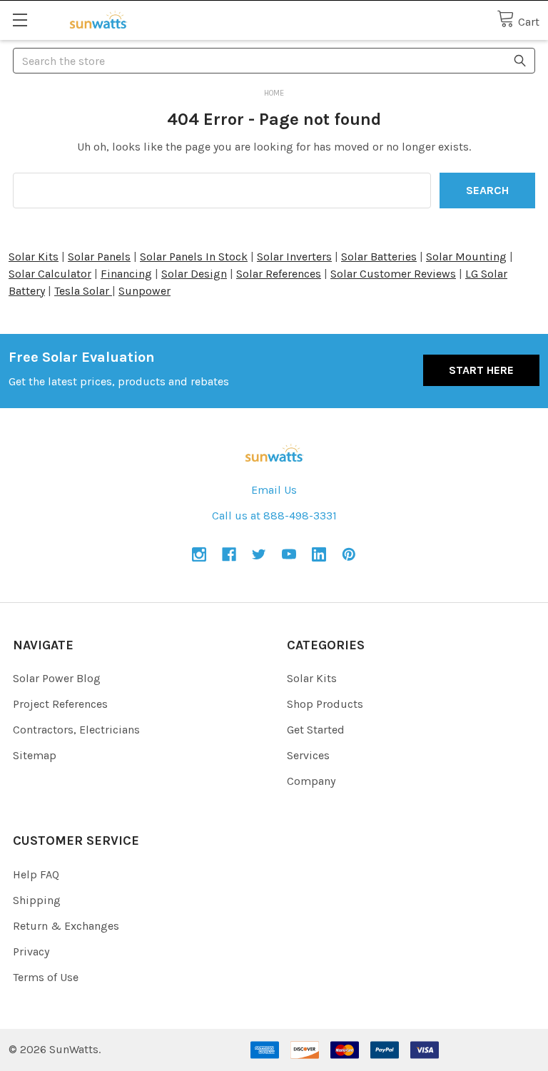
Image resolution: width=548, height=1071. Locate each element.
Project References (60, 704)
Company (311, 781)
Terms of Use (45, 977)
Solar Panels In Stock (194, 256)
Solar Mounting (466, 256)
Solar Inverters (294, 256)
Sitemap (34, 755)
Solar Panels (99, 256)
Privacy (31, 951)
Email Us (274, 490)
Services (308, 755)
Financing (126, 273)
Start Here (481, 370)
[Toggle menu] (19, 19)
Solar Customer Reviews (393, 273)
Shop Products (325, 704)
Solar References (278, 273)
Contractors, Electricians (76, 729)
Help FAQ (36, 874)
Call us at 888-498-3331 (274, 515)
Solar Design (194, 273)
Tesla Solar (83, 291)
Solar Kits (34, 256)
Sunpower (144, 291)
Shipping (37, 900)
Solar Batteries (379, 256)
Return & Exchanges (66, 926)
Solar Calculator (50, 273)
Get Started (316, 729)
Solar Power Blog (57, 678)
